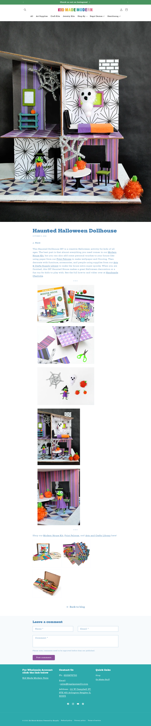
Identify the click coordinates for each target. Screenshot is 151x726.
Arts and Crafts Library (98, 535)
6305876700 (70, 675)
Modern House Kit (53, 535)
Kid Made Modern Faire (35, 678)
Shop (98, 675)
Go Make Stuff (103, 680)
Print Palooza (64, 259)
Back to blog (77, 607)
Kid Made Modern (36, 720)
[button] (25, 9)
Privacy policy (80, 720)
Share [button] (37, 243)
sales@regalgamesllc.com (74, 684)
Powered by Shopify (51, 720)
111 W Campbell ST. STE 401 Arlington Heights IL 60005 (75, 692)
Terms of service (94, 720)
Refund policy (66, 720)
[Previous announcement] (23, 2)
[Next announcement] (127, 2)
